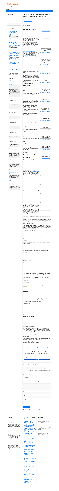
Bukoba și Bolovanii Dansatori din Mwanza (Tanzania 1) (29, 474)
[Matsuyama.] (45, 178)
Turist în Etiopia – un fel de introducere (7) (29, 427)
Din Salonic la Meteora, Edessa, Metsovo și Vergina (29, 423)
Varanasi (44, 433)
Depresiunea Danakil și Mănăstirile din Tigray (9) (29, 453)
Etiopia (42, 422)
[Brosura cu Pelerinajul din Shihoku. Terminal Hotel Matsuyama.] (45, 132)
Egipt (39, 422)
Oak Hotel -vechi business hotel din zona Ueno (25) (28, 481)
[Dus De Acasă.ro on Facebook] (47, 4)
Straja (50, 429)
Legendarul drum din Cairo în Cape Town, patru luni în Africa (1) (29, 446)
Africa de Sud (42, 419)
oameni (44, 427)
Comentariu (25, 382)
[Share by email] (36, 365)
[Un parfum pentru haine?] (45, 114)
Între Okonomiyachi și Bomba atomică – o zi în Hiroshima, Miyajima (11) (34, 368)
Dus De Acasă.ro (12, 4)
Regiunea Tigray (47, 428)
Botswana (43, 420)
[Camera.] (45, 76)
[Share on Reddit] (29, 365)
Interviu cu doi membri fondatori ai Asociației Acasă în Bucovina (14, 53)
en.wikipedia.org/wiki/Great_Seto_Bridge (29, 51)
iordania (39, 423)
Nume (24, 391)
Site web (24, 399)
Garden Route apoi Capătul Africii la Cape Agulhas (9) (29, 433)
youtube (29, 179)
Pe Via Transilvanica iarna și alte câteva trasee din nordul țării (14, 44)
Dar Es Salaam (47, 421)
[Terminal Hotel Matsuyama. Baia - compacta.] (45, 85)
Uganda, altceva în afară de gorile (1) (15, 142)
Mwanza (42, 427)
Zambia (48, 434)
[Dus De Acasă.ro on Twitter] (48, 4)
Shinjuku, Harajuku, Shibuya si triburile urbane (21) (29, 468)
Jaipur (43, 423)
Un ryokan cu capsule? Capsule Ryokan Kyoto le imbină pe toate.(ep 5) (30, 460)
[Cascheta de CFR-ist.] (45, 123)
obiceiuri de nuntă (49, 427)
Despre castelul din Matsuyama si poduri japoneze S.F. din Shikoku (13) (40, 370)
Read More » (10, 38)
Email (24, 395)
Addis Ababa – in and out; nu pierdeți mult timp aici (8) (29, 440)
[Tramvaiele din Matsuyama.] (45, 187)
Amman (39, 420)
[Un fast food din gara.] (45, 196)
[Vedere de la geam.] (45, 170)
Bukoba (46, 420)
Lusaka (39, 426)
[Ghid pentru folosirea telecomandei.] (45, 152)
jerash (45, 423)
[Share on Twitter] (27, 365)
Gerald (10, 180)
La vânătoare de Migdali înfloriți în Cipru (13, 33)
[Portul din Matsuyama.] (45, 34)
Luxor (41, 426)
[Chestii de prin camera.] (45, 95)
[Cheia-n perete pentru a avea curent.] (45, 67)
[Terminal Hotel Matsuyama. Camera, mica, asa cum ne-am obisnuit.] (45, 104)
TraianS (10, 80)
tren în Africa (44, 432)
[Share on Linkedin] (34, 365)
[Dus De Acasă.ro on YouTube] (50, 4)
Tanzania (40, 430)
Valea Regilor (40, 433)
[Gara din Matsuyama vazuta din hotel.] (45, 161)
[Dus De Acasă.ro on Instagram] (51, 4)
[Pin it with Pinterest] (32, 365)
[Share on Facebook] (24, 365)
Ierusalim (46, 422)
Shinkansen (46, 429)
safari (39, 429)
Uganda (47, 432)
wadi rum (44, 434)
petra (43, 428)
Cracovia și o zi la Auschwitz (14, 151)
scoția (43, 429)
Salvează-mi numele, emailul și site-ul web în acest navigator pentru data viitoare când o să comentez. (36, 405)
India (49, 422)
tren (41, 432)
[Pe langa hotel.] (45, 205)
